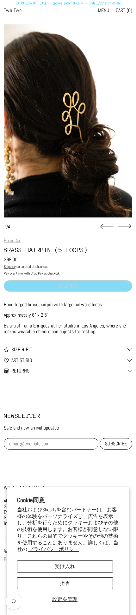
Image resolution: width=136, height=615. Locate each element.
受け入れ (65, 566)
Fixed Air (12, 240)
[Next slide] (124, 226)
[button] (68, 120)
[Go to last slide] (106, 226)
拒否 (65, 583)
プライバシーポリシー (53, 549)
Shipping (9, 266)
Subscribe (116, 443)
